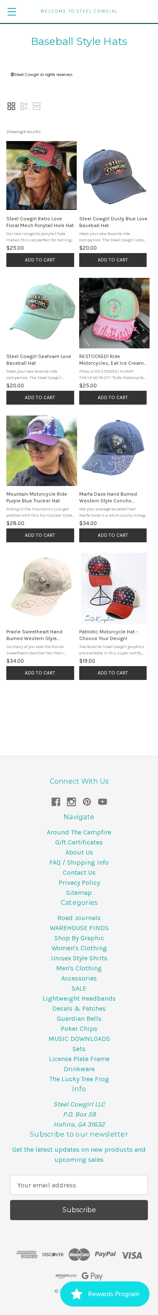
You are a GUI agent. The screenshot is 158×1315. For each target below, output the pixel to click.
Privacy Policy (79, 882)
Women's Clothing (79, 948)
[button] (11, 106)
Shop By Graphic (79, 938)
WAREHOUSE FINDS (79, 928)
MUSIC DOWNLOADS (79, 1039)
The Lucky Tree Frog (79, 1079)
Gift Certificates (79, 842)
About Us (79, 852)
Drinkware (79, 1069)
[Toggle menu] (11, 11)
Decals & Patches (79, 1008)
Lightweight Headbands (79, 998)
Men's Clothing (79, 968)
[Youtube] (102, 801)
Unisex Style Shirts (79, 958)
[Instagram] (71, 801)
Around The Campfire (79, 832)
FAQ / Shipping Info (79, 862)
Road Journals (79, 918)
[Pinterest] (87, 801)
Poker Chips (79, 1029)
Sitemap (79, 893)
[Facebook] (55, 801)
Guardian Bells (79, 1018)
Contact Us (79, 872)
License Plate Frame (79, 1059)
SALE (79, 988)
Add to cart (40, 260)
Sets (79, 1049)
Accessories (79, 978)
